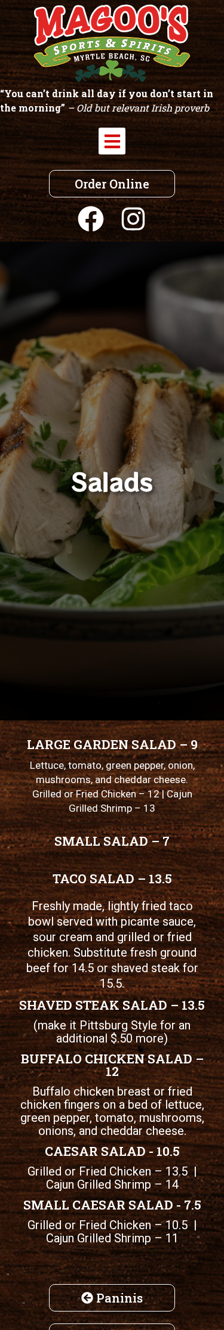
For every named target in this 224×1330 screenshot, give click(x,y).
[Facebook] (91, 219)
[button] (112, 141)
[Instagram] (133, 219)
